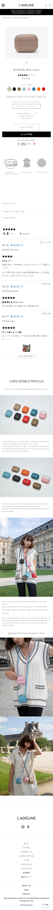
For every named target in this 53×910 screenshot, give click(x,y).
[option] (26, 12)
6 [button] (12, 63)
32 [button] (32, 65)
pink (29, 89)
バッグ (26, 860)
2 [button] (4, 63)
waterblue (24, 89)
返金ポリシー (26, 877)
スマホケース (26, 852)
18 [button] (37, 63)
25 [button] (51, 63)
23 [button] (47, 63)
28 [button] (23, 65)
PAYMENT (10, 218)
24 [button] (49, 63)
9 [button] (18, 63)
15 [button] (31, 63)
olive (19, 89)
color (26, 84)
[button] (23, 75)
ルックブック (26, 868)
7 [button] (14, 63)
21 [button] (43, 63)
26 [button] (19, 65)
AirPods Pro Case (10, 250)
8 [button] (16, 63)
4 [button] (8, 63)
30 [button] (27, 65)
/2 (27, 110)
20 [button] (41, 63)
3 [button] (6, 63)
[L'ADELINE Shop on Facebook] (28, 830)
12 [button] (24, 63)
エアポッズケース (26, 856)
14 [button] (29, 63)
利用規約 (26, 873)
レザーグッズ (26, 864)
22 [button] (45, 63)
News (26, 890)
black (14, 89)
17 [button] (35, 63)
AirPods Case (8, 321)
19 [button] (39, 63)
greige (9, 89)
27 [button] (21, 65)
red (44, 89)
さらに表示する (25, 356)
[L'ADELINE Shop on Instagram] (22, 830)
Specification (14, 211)
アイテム (26, 848)
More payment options (27, 140)
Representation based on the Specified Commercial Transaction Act (26, 899)
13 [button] (26, 63)
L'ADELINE (6, 18)
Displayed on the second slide (26, 101)
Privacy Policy (26, 905)
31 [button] (29, 65)
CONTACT (26, 894)
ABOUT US (26, 886)
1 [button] (2, 63)
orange (39, 89)
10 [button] (20, 63)
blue (34, 89)
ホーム (26, 843)
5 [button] (10, 63)
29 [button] (25, 65)
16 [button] (33, 63)
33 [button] (34, 65)
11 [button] (22, 63)
